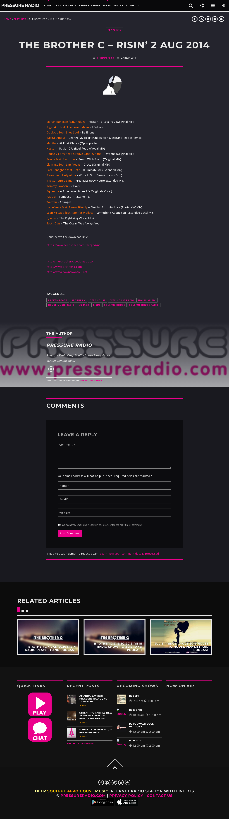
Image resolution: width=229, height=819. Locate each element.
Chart (96, 5)
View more (48, 637)
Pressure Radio (20, 5)
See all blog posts (80, 743)
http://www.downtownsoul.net (66, 272)
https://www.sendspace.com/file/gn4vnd (73, 245)
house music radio (61, 304)
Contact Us (160, 795)
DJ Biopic (135, 710)
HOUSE (87, 791)
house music (147, 300)
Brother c (79, 300)
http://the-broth (57, 261)
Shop (124, 5)
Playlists (20, 19)
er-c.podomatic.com (82, 261)
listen (68, 5)
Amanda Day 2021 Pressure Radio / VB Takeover (93, 699)
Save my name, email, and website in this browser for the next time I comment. (101, 524)
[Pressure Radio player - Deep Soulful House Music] (40, 715)
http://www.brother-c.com (64, 267)
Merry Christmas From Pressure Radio (95, 731)
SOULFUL (56, 791)
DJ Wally (135, 740)
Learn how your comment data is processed (129, 553)
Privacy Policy (126, 795)
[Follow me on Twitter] (51, 371)
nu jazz (84, 304)
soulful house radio (144, 304)
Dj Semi (134, 696)
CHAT (58, 5)
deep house (97, 300)
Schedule (82, 5)
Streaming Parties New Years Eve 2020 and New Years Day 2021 (95, 715)
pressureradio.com (83, 795)
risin (96, 304)
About (134, 5)
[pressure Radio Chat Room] (40, 740)
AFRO (73, 791)
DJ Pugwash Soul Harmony (141, 725)
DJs (115, 5)
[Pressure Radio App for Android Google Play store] (102, 804)
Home (48, 5)
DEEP (40, 791)
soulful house (114, 304)
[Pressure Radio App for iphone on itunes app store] (126, 804)
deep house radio (122, 300)
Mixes (107, 5)
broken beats (57, 300)
